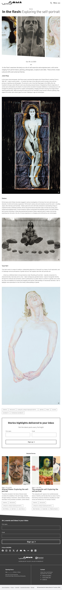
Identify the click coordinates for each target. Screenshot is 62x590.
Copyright (17, 587)
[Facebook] (3, 551)
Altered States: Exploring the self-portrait (15, 490)
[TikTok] (17, 551)
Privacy (12, 587)
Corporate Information (25, 587)
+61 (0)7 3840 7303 (46, 577)
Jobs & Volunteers (6, 587)
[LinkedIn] (35, 551)
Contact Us (44, 579)
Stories (31, 9)
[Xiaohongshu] (28, 551)
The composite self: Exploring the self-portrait (45, 490)
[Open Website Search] (51, 3)
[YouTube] (21, 551)
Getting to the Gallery (46, 575)
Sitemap (32, 587)
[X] (14, 551)
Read (3, 487)
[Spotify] (32, 551)
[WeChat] (24, 551)
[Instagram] (6, 551)
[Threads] (10, 551)
